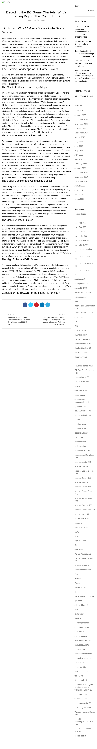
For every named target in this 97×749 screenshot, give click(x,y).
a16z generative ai (82, 284)
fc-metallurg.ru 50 (82, 377)
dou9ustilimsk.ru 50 (83, 348)
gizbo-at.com (80, 395)
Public (77, 583)
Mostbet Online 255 (83, 487)
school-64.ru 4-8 (81, 605)
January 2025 (80, 168)
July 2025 (79, 142)
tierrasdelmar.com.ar (83, 658)
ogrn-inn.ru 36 (80, 541)
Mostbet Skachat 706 (83, 505)
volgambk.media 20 (83, 703)
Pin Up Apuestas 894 (83, 554)
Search (78, 6)
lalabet (77, 420)
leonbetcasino (80, 429)
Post (76, 574)
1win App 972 (80, 227)
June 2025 (79, 146)
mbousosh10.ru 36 (82, 451)
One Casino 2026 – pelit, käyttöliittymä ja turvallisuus (83, 63)
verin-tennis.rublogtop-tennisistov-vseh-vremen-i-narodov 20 (84, 687)
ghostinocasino (81, 390)
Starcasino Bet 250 (82, 640)
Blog (76, 301)
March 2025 (79, 159)
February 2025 (81, 164)
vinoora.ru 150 (81, 694)
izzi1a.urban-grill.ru (83, 411)
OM (76, 545)
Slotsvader (79, 614)
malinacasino (80, 446)
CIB (76, 326)
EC (76, 361)
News (77, 536)
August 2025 (80, 137)
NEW (77, 532)
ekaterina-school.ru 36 (84, 366)
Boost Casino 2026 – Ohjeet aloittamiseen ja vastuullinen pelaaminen (85, 53)
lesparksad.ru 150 (82, 433)
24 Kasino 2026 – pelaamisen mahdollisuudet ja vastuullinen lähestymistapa (82, 31)
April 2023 (79, 195)
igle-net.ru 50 (80, 406)
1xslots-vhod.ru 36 (82, 270)
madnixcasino (80, 442)
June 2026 (79, 111)
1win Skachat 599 (82, 245)
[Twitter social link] (30, 304)
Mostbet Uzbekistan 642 (85, 510)
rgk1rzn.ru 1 (79, 601)
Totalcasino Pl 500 (82, 671)
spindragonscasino (82, 623)
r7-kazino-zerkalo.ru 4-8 (84, 596)
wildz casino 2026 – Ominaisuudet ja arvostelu (83, 44)
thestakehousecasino (83, 654)
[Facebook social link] (25, 304)
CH (76, 322)
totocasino (79, 676)
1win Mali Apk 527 (82, 240)
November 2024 (81, 177)
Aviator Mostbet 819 (83, 292)
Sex (76, 610)
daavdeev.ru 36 (81, 335)
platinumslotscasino (83, 570)
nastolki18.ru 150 (82, 527)
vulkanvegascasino (83, 708)
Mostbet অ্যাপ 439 (82, 514)
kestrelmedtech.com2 (83, 415)
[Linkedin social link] (42, 304)
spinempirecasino (82, 627)
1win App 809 (80, 223)
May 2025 (79, 151)
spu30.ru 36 (79, 632)
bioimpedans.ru (81, 297)
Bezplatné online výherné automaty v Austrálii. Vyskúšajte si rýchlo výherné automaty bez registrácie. (85, 75)
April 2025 (79, 155)
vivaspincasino (81, 699)
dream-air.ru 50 (81, 357)
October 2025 (80, 128)
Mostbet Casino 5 (82, 466)
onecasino (79, 549)
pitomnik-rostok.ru (82, 565)
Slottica (78, 618)
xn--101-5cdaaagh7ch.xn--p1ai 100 (84, 721)
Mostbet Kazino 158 (83, 478)
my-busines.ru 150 (82, 519)
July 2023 (79, 190)
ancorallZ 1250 (81, 288)
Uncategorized (36, 6)
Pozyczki (78, 579)
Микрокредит (80, 736)
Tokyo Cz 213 (80, 667)
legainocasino (80, 424)
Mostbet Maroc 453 (82, 482)
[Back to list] (36, 319)
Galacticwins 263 (82, 382)
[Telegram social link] (47, 304)
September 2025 (81, 133)
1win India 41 (80, 232)
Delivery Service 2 (82, 339)
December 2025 (81, 120)
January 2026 (80, 115)
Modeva (70, 746)
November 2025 (81, 124)
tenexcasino (80, 649)
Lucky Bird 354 (81, 437)
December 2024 (81, 173)
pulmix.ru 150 (80, 587)
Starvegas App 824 (82, 645)
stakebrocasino (81, 636)
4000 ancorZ (80, 279)
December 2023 (81, 181)
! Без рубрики (80, 214)
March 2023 (79, 199)
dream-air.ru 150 (81, 353)
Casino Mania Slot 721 (84, 313)
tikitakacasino (80, 662)
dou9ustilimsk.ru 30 (83, 344)
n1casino (78, 523)
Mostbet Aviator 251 (83, 462)
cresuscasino (80, 331)
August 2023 (80, 186)
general (78, 386)
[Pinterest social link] (36, 304)
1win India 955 (81, 236)
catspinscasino (81, 317)
